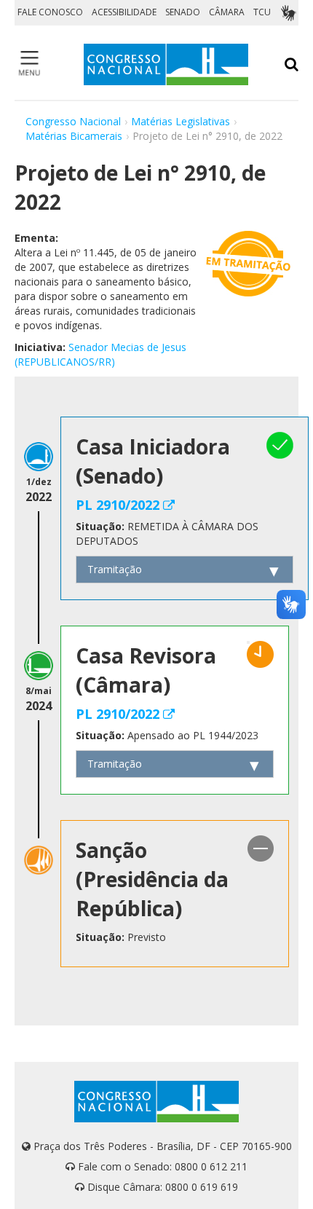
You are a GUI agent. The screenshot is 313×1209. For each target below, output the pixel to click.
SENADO (182, 12)
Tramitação (114, 569)
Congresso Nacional (73, 121)
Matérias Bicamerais (73, 136)
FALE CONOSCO (50, 12)
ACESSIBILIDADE (124, 12)
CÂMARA (227, 12)
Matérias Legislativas (180, 121)
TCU (262, 12)
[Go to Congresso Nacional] (166, 64)
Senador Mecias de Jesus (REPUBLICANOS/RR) (100, 354)
